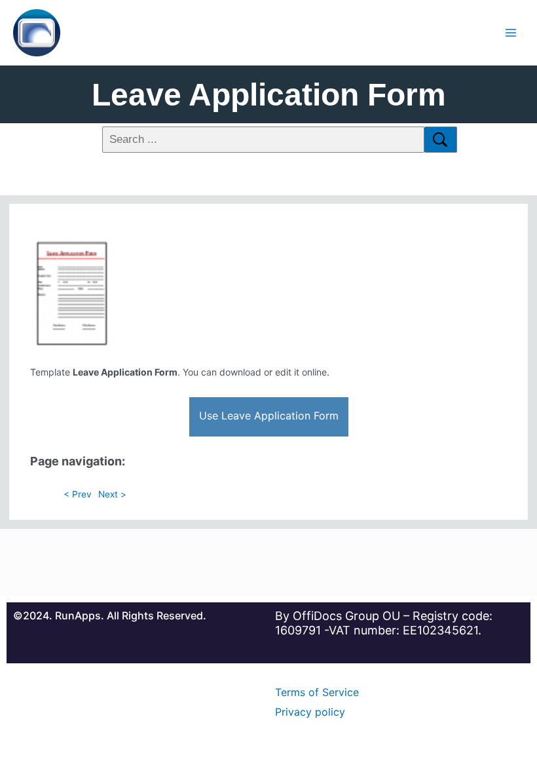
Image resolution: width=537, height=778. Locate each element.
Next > (112, 494)
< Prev (78, 494)
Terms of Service (317, 692)
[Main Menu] (511, 32)
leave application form (269, 94)
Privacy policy (310, 711)
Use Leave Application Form (269, 415)
